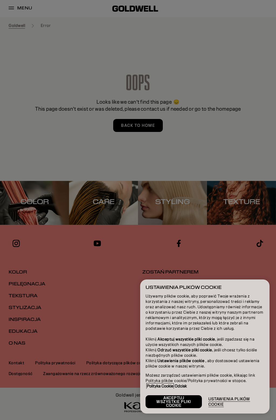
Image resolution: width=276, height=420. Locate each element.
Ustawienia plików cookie (229, 402)
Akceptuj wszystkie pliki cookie (173, 402)
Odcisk (181, 386)
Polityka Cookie (160, 386)
